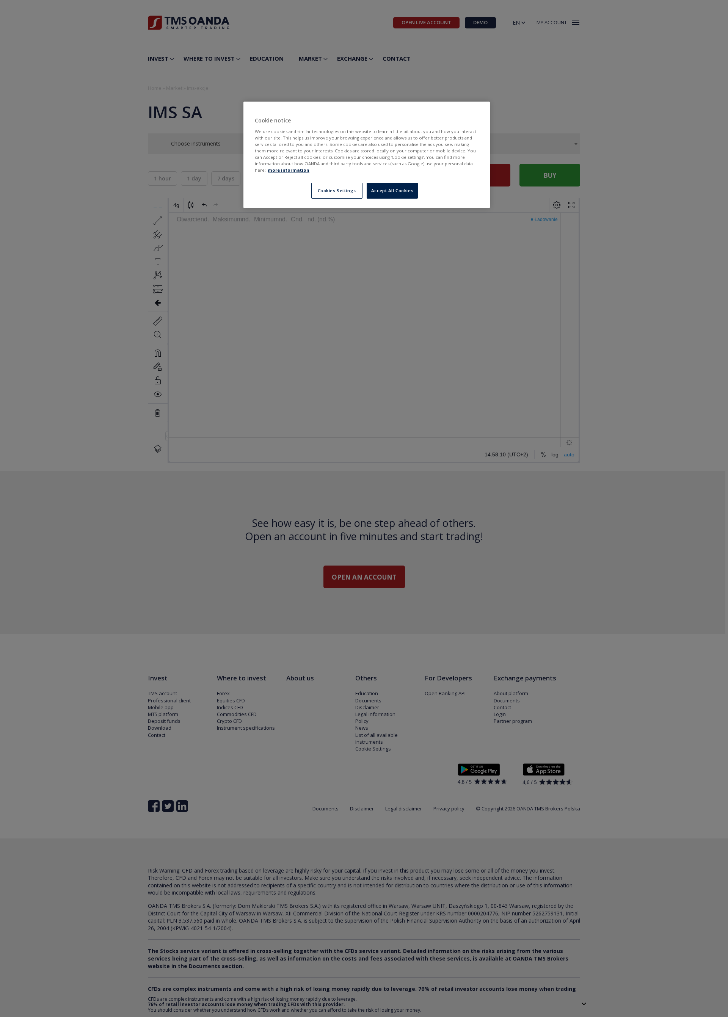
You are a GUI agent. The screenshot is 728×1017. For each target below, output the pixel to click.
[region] (366, 155)
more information (288, 170)
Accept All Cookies (392, 190)
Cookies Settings (337, 190)
